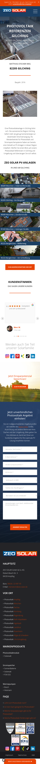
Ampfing (17, 599)
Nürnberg (17, 611)
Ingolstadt (17, 623)
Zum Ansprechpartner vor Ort (20, 267)
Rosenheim (18, 631)
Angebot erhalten (20, 527)
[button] (4, 760)
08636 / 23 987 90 (14, 584)
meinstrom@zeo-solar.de (17, 587)
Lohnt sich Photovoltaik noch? (15, 703)
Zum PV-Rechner (20, 387)
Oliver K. (17, 327)
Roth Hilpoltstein (20, 619)
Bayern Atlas (23, 427)
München (17, 603)
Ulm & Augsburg (20, 639)
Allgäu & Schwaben (21, 635)
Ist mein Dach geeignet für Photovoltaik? (19, 707)
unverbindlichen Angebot (22, 4)
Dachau (17, 607)
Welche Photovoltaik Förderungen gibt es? (20, 718)
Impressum (9, 755)
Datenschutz (22, 755)
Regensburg (18, 615)
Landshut (17, 627)
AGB (33, 755)
